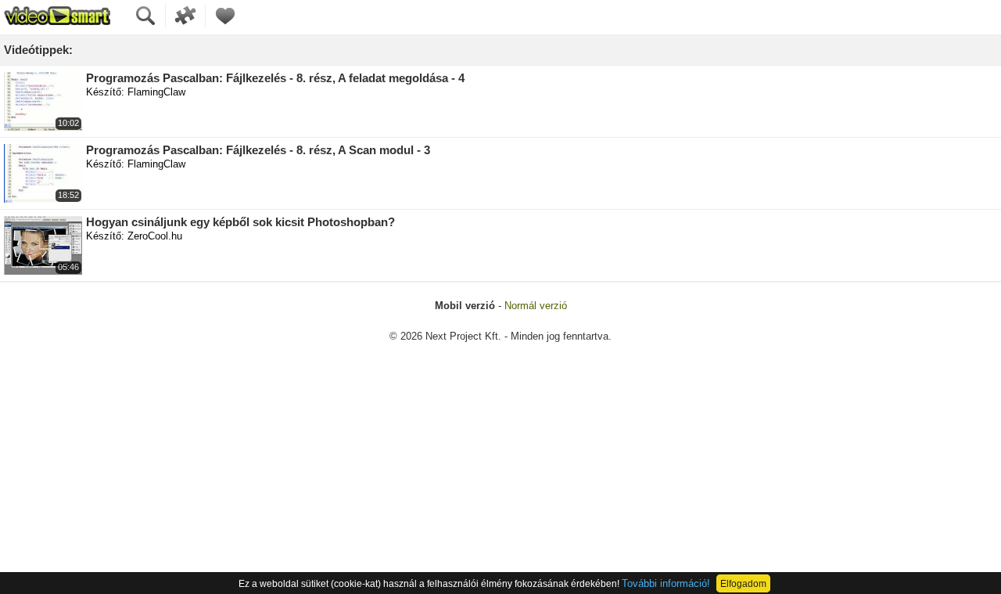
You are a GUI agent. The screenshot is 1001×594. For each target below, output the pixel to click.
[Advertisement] (500, 476)
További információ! (666, 583)
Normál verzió (535, 305)
